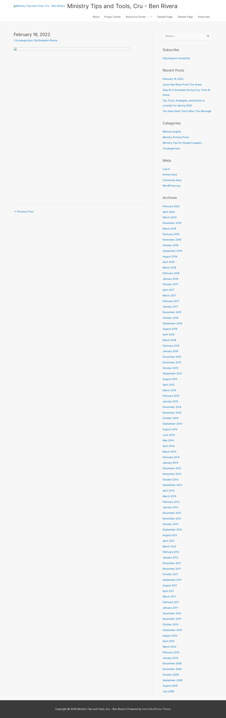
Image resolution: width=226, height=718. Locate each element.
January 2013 (170, 507)
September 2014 (172, 423)
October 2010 (170, 624)
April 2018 (168, 262)
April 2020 (169, 211)
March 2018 (169, 267)
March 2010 (169, 646)
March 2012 (169, 546)
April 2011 (168, 591)
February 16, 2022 (173, 78)
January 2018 (170, 278)
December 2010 (172, 613)
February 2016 (171, 345)
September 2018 (172, 250)
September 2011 (172, 579)
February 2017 (171, 301)
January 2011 (170, 607)
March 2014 (169, 451)
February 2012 (171, 551)
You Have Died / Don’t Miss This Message (187, 111)
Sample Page (165, 16)
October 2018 (170, 245)
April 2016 (168, 334)
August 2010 (170, 635)
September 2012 (172, 529)
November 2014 (172, 412)
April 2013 (169, 490)
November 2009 (172, 669)
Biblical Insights (172, 131)
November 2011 (172, 568)
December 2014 (172, 407)
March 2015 (169, 390)
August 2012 (170, 535)
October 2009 (171, 674)
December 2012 (172, 512)
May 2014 (168, 440)
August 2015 (170, 379)
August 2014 (170, 429)
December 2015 (172, 356)
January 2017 (170, 306)
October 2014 (171, 418)
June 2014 (169, 434)
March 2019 (169, 228)
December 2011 (172, 563)
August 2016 (170, 328)
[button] (147, 17)
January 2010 (170, 658)
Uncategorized (23, 40)
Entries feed (170, 174)
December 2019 (172, 223)
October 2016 (170, 317)
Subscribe (204, 16)
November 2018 (172, 239)
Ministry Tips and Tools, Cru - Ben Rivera (122, 5)
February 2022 (171, 206)
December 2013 (172, 468)
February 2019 (171, 234)
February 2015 (171, 395)
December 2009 (172, 663)
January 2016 (170, 351)
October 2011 (170, 574)
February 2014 (171, 457)
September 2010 (172, 630)
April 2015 (168, 384)
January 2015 (170, 401)
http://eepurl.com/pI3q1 (176, 58)
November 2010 (172, 618)
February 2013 (171, 501)
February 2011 (171, 602)
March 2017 (169, 295)
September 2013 (172, 485)
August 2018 (170, 256)
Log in (166, 168)
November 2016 (172, 312)
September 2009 (172, 680)
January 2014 (170, 462)
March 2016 (169, 340)
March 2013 (169, 496)
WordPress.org (171, 185)
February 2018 (171, 273)
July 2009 (168, 691)
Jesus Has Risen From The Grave (182, 84)
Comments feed (172, 180)
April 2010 (168, 641)
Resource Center (136, 16)
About (95, 16)
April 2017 (168, 289)
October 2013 (171, 479)
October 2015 (170, 368)
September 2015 (172, 373)
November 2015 (172, 362)
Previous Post (23, 211)
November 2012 (172, 518)
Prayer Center (112, 16)
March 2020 (170, 217)
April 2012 (168, 540)
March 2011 (169, 596)
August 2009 (170, 685)
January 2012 (170, 557)
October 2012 (170, 524)
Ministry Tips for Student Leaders (182, 142)
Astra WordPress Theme (156, 709)
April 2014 (169, 446)
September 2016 (172, 323)
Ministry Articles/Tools (176, 137)
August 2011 (170, 585)
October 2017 (170, 284)
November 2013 (172, 473)
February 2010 (171, 652)
